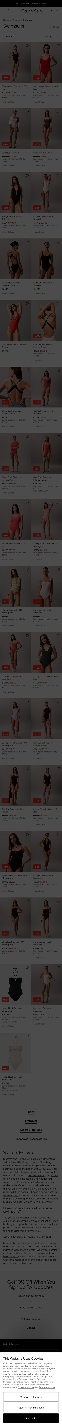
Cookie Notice (26, 1387)
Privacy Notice (47, 1387)
